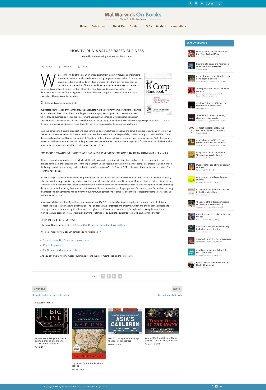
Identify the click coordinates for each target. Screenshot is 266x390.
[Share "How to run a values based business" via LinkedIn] (114, 276)
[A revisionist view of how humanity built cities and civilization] (191, 228)
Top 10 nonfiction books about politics (61, 250)
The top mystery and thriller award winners (212, 89)
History (199, 69)
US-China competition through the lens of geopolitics (123, 339)
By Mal (134, 26)
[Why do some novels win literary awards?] (191, 179)
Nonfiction (121, 56)
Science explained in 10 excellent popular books (66, 240)
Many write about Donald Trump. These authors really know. (212, 153)
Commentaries (202, 94)
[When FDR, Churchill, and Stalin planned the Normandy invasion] (162, 321)
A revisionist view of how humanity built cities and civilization (212, 227)
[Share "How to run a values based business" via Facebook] (103, 276)
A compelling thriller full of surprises (213, 239)
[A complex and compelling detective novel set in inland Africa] (191, 78)
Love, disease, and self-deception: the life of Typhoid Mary (212, 52)
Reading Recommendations (206, 96)
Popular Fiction (215, 57)
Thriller (216, 170)
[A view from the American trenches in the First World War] (191, 191)
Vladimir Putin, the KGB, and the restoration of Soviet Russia (211, 104)
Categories (98, 26)
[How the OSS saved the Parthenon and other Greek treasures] (191, 65)
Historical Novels (202, 57)
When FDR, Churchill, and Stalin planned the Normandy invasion (161, 339)
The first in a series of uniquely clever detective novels (211, 116)
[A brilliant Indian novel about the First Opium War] (191, 252)
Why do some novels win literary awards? (211, 178)
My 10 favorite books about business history (105, 225)
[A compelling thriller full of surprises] (191, 240)
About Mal (119, 26)
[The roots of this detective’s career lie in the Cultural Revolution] (191, 203)
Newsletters (178, 26)
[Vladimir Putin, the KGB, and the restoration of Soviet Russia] (191, 105)
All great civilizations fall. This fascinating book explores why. (211, 129)
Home (83, 26)
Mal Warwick (98, 56)
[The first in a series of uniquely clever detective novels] (191, 117)
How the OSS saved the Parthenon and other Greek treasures (212, 65)
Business (111, 56)
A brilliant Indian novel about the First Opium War (212, 251)
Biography (200, 108)
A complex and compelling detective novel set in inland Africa (213, 77)
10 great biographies (52, 245)
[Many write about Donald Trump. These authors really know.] (191, 154)
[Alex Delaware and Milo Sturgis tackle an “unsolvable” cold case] (191, 142)
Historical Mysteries (204, 207)
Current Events (202, 158)
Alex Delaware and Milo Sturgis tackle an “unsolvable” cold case (211, 141)
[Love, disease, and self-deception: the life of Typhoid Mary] (191, 53)
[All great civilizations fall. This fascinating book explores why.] (191, 129)
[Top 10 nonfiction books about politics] (89, 333)
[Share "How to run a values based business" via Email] (119, 276)
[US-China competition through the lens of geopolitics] (125, 321)
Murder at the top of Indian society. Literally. (213, 166)
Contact (161, 26)
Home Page (127, 255)
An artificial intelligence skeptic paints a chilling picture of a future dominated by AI (51, 341)
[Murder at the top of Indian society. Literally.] (191, 166)
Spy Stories (217, 241)
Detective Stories (202, 81)
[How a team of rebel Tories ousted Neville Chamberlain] (191, 264)
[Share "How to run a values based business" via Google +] (108, 276)
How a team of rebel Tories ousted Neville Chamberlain (212, 263)
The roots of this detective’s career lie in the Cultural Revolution (212, 203)
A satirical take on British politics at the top (213, 215)
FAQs (149, 26)
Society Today (213, 219)
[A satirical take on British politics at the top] (191, 216)
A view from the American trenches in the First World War (212, 190)
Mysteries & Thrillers (218, 81)
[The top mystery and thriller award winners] (191, 90)
